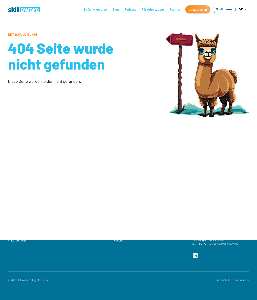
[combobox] (243, 9)
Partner (175, 9)
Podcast (130, 9)
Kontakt (118, 240)
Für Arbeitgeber (153, 9)
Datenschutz (222, 280)
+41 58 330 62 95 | (206, 243)
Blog (115, 9)
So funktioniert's (95, 9)
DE (241, 9)
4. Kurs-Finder (17, 240)
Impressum (242, 280)
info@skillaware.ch (227, 243)
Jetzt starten (198, 9)
